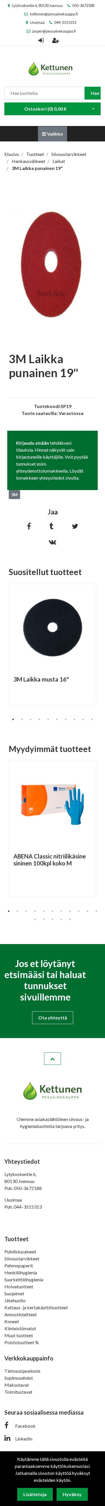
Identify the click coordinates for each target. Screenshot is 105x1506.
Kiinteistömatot (20, 1328)
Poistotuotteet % (21, 1342)
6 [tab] (57, 719)
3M (14, 494)
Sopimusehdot (18, 1378)
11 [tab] (96, 911)
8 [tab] (74, 719)
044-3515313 (65, 22)
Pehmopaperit (18, 1265)
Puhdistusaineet (20, 1251)
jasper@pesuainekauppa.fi (54, 31)
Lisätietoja (35, 1494)
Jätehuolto (15, 1300)
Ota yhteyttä (52, 1017)
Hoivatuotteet (18, 1286)
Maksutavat (16, 1385)
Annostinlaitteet (20, 1314)
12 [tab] (35, 919)
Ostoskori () (45, 108)
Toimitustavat (18, 1392)
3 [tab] (31, 719)
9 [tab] (83, 719)
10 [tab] (92, 719)
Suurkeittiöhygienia (23, 1279)
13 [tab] (44, 919)
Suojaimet (14, 1293)
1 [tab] (13, 719)
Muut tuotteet (18, 1335)
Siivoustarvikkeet (21, 1258)
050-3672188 (83, 5)
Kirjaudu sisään (32, 443)
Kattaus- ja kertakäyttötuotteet (36, 1307)
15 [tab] (61, 919)
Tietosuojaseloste (22, 1371)
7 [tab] (66, 719)
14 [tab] (52, 919)
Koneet (11, 1321)
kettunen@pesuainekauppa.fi (54, 14)
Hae (95, 93)
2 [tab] (22, 719)
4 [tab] (39, 719)
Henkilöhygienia (20, 1272)
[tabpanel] (52, 644)
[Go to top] (52, 1058)
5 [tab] (48, 719)
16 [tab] (70, 919)
